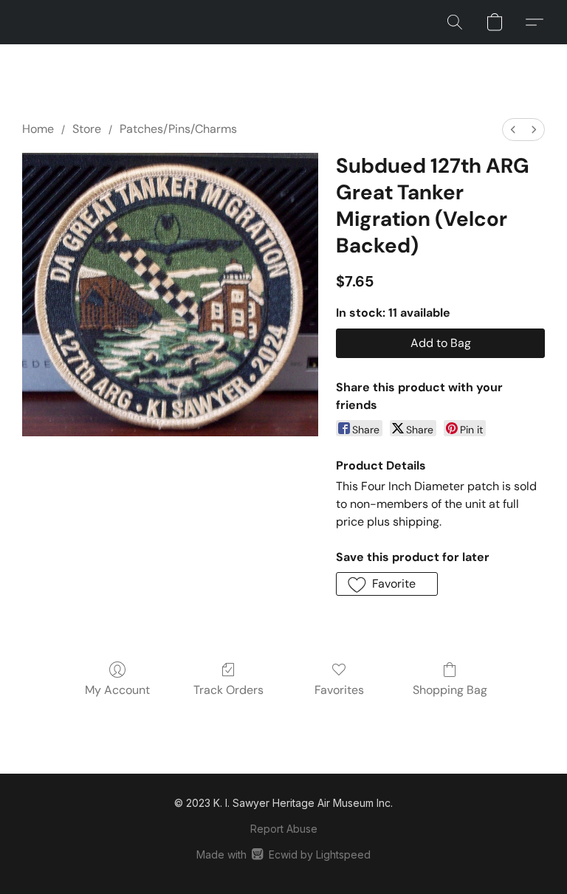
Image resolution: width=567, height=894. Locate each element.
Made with (283, 854)
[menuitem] (513, 129)
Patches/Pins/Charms (178, 129)
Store (86, 129)
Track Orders (228, 690)
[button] (455, 22)
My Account (117, 690)
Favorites (339, 690)
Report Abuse (283, 828)
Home (38, 129)
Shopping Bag (450, 690)
